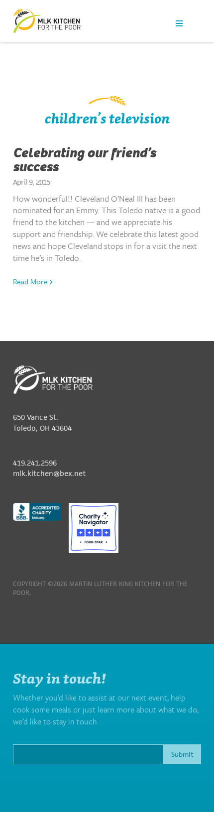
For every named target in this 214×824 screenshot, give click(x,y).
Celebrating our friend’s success (84, 160)
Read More (31, 281)
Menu (179, 23)
